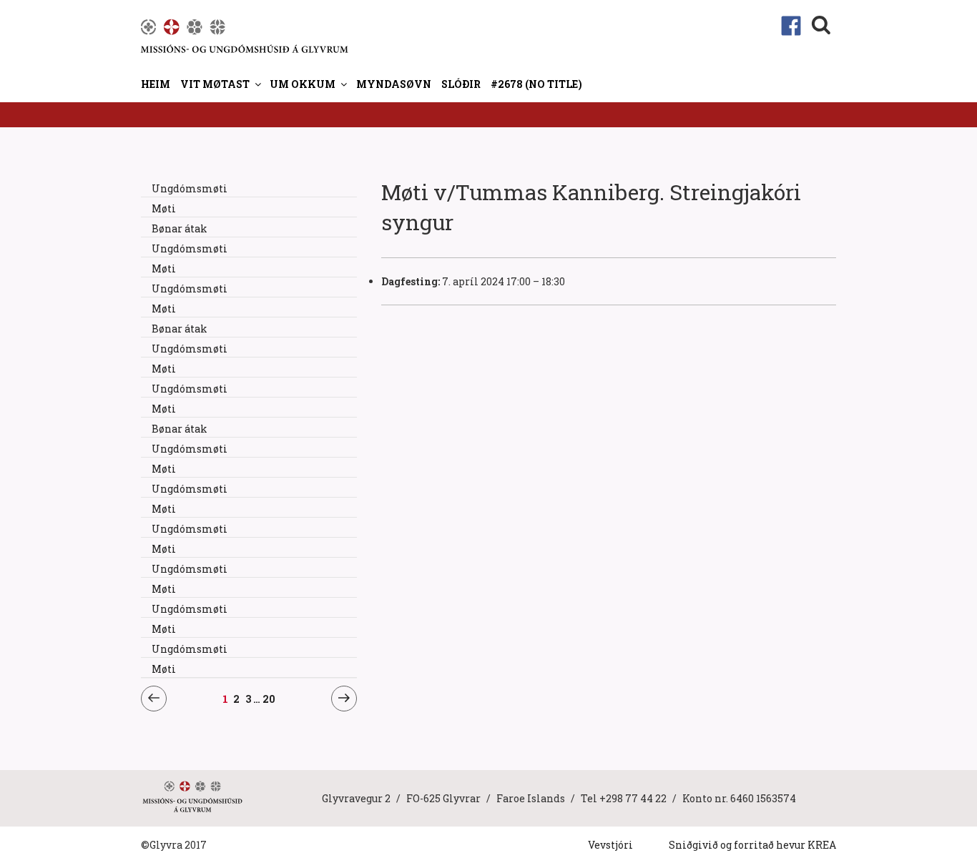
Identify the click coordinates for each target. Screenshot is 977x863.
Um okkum (302, 84)
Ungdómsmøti (189, 188)
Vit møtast (215, 84)
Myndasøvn (393, 84)
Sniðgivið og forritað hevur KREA (752, 845)
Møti (164, 208)
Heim (155, 84)
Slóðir (461, 84)
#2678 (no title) (536, 84)
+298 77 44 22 (633, 798)
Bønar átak (179, 228)
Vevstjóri (610, 845)
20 (269, 698)
